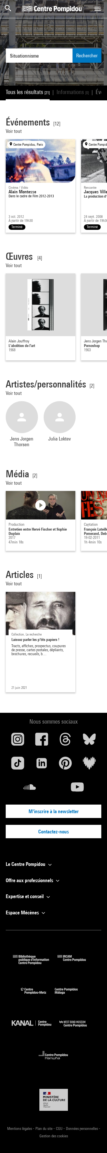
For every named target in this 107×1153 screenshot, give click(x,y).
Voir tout (14, 131)
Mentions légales (20, 1128)
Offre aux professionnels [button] (30, 880)
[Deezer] (89, 765)
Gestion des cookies (53, 1136)
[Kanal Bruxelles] (36, 1028)
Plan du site (44, 1128)
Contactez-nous (53, 832)
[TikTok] (18, 765)
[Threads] (66, 741)
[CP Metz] (38, 995)
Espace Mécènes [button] (23, 913)
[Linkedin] (42, 765)
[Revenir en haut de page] (93, 1139)
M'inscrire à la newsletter (54, 811)
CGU (59, 1128)
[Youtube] (78, 789)
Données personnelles (82, 1128)
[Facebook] (42, 741)
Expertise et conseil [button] (25, 896)
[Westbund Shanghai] (77, 1028)
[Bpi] (35, 963)
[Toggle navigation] (97, 9)
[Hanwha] (53, 1061)
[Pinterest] (66, 765)
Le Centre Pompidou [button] (26, 864)
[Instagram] (18, 741)
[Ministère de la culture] (53, 1100)
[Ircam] (75, 963)
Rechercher (87, 55)
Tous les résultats (28, 92)
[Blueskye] (89, 741)
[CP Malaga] (70, 995)
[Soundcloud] (30, 789)
